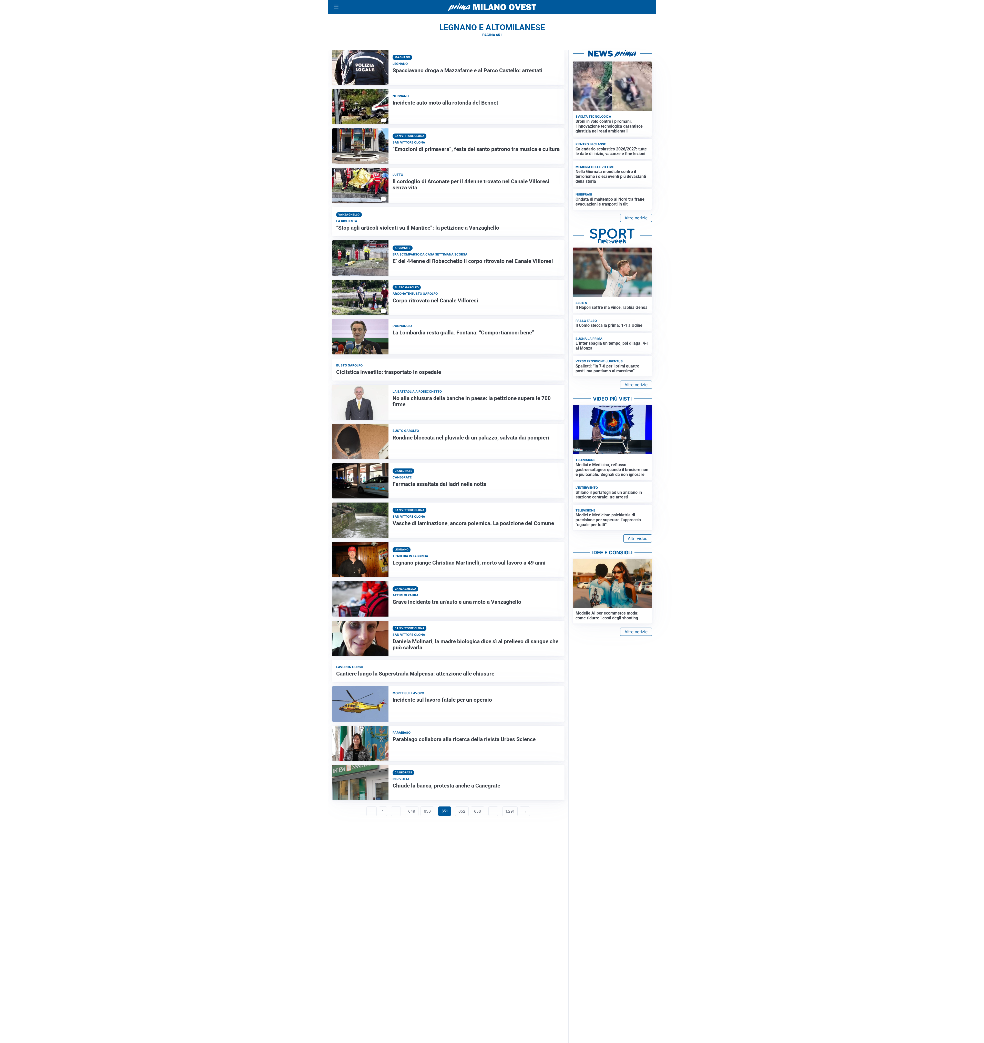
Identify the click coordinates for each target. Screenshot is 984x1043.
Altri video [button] (638, 538)
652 (461, 811)
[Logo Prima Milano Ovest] (492, 7)
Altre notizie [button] (636, 217)
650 (427, 811)
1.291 (510, 811)
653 (477, 811)
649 (411, 811)
